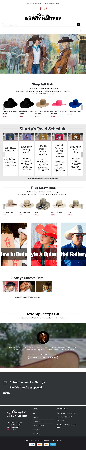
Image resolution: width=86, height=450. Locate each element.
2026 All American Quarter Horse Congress (59, 151)
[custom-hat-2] (27, 286)
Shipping (35, 417)
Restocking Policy (38, 421)
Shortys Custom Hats (27, 278)
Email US (13, 429)
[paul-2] (44, 286)
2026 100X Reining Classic (26, 149)
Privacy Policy (36, 430)
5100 (20, 212)
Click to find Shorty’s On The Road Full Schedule (43, 178)
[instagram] (45, 8)
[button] (4, 107)
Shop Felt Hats (43, 84)
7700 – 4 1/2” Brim (8, 212)
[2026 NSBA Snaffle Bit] (10, 133)
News (34, 413)
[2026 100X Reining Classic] (26, 133)
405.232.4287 (38, 3)
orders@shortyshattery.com (51, 3)
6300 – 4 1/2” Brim (40, 212)
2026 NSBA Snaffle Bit (10, 149)
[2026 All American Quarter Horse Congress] (59, 133)
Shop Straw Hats (43, 187)
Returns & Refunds (38, 425)
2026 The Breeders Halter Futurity (43, 150)
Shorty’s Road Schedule (43, 128)
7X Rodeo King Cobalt (57, 111)
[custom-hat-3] (10, 286)
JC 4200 (53, 212)
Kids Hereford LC (73, 212)
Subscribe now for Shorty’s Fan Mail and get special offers (24, 387)
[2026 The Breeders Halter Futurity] (43, 133)
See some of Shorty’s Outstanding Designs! (27, 297)
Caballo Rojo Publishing (44, 440)
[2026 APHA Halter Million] (75, 133)
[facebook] (40, 8)
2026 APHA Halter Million (75, 149)
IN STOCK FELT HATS (42, 94)
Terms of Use (36, 434)
